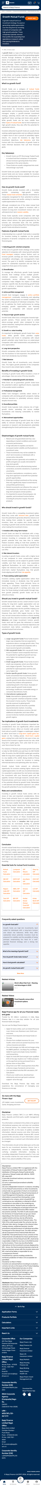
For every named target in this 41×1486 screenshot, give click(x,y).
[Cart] (38, 3)
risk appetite (26, 572)
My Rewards (13, 1484)
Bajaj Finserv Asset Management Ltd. (26, 1378)
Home (4, 1484)
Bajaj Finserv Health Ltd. (24, 1372)
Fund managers (7, 254)
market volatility (22, 212)
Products (20, 1481)
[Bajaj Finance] (10, 2)
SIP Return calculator (26, 872)
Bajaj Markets (24, 1359)
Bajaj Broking (24, 1368)
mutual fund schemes (14, 195)
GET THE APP (32, 1101)
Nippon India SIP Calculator (6, 891)
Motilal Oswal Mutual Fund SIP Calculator (26, 903)
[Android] (24, 1394)
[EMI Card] (29, 3)
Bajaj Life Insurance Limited (26, 1355)
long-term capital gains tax (29, 734)
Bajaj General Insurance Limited (26, 1350)
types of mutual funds (13, 123)
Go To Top (21, 1307)
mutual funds (34, 89)
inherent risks (23, 515)
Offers (28, 1484)
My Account (36, 1484)
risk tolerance (25, 140)
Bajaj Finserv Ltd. (26, 1342)
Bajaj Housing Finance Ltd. (24, 1364)
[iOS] (29, 1394)
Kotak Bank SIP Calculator (36, 901)
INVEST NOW (32, 18)
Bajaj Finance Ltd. (26, 1345)
